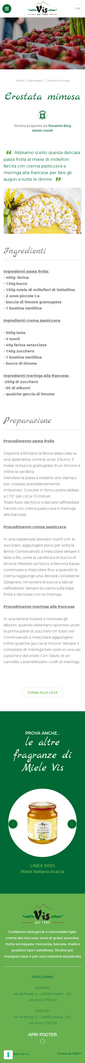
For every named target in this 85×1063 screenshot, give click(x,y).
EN (78, 8)
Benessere (35, 80)
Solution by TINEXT (69, 1053)
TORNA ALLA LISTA (42, 693)
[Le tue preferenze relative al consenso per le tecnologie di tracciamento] (8, 1054)
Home (20, 80)
